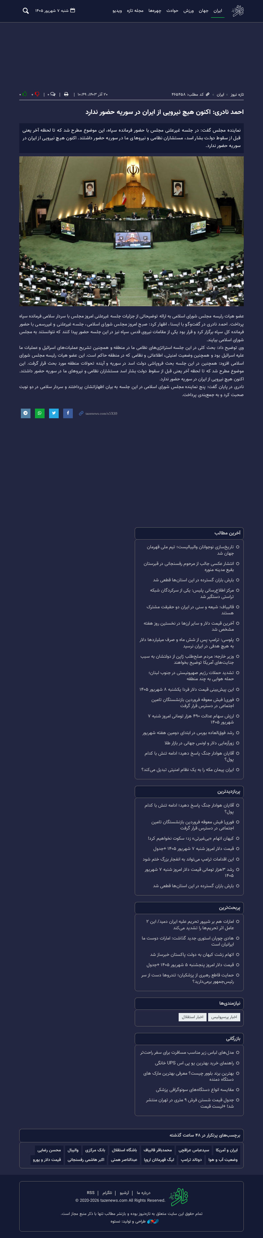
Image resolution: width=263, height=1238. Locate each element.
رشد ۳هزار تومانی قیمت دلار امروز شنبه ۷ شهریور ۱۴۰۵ (189, 872)
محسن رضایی (49, 1150)
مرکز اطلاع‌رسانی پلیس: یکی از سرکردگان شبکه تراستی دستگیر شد (192, 593)
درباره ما (143, 1193)
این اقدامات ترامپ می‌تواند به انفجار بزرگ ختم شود (188, 859)
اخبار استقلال (192, 1017)
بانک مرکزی (95, 1150)
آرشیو (124, 1193)
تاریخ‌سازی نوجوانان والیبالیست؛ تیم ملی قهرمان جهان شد (190, 550)
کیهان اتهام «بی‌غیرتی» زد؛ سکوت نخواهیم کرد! (191, 838)
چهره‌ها (154, 10)
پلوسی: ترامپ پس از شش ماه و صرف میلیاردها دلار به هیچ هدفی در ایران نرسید (187, 643)
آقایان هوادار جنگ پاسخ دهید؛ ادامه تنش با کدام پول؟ (189, 756)
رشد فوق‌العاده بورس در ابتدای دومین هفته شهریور (188, 733)
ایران (218, 10)
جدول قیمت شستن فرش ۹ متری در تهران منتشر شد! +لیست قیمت (190, 1103)
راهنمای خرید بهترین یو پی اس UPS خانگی (194, 1063)
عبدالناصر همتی (124, 1159)
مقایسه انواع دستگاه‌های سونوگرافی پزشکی (195, 1090)
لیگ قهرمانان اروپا (159, 1159)
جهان (203, 10)
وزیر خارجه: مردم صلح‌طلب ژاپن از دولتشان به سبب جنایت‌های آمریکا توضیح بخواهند (187, 659)
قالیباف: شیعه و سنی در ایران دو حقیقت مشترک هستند (190, 610)
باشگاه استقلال (124, 1150)
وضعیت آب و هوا (223, 1159)
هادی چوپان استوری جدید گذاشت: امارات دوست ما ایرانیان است (188, 941)
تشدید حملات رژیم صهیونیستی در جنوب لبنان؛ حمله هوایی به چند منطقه (191, 676)
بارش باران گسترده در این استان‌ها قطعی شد (193, 580)
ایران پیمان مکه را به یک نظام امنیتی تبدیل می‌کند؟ (187, 770)
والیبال (73, 1150)
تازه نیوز (237, 11)
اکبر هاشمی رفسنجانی (86, 1159)
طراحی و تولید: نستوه (128, 1222)
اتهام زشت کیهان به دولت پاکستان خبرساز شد (192, 954)
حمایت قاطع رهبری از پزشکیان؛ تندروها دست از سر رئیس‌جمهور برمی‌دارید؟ (187, 978)
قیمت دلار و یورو (47, 1159)
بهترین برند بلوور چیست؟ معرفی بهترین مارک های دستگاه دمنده (188, 1076)
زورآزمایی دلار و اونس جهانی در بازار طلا (199, 743)
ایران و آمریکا (227, 1150)
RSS (91, 1193)
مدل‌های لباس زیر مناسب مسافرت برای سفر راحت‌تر (187, 1052)
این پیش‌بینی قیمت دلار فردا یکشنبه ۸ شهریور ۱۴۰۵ (187, 689)
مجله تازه (135, 10)
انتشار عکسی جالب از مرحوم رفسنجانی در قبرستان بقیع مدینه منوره (189, 567)
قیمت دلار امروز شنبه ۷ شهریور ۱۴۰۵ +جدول (193, 849)
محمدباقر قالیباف (158, 1150)
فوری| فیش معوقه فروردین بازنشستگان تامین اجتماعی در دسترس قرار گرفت (192, 703)
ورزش (188, 10)
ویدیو (117, 10)
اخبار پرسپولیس (224, 1017)
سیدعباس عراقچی (194, 1150)
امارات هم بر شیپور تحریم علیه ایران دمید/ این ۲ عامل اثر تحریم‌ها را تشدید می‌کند (190, 924)
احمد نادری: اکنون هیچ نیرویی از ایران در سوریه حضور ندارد (165, 112)
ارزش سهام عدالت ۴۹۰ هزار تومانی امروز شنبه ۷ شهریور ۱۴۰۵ (191, 719)
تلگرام (107, 1193)
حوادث (172, 10)
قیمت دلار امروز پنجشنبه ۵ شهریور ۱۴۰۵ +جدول (190, 965)
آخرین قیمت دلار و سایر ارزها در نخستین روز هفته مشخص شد (189, 626)
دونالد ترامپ (191, 1159)
